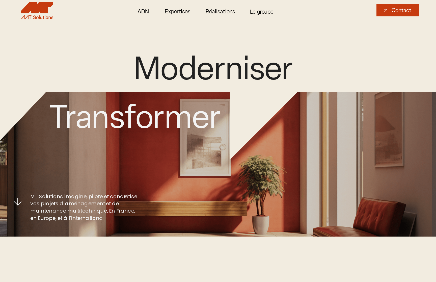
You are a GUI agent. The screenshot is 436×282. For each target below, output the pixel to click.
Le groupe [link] (262, 12)
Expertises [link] (178, 11)
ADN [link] (143, 11)
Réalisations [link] (220, 11)
